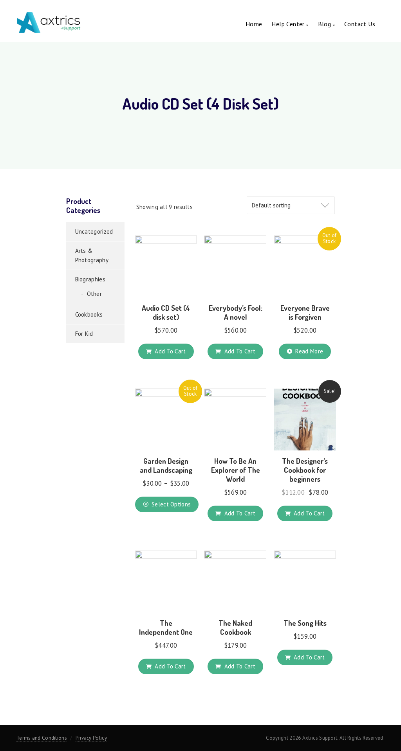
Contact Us (359, 24)
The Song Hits (305, 623)
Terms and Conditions (41, 738)
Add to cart (170, 351)
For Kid (84, 333)
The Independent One (166, 627)
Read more (309, 351)
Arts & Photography (91, 255)
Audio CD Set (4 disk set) (166, 312)
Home (254, 24)
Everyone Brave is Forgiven (305, 312)
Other (94, 293)
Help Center (288, 24)
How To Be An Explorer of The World (235, 470)
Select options (171, 504)
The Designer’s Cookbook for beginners (305, 470)
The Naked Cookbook (235, 627)
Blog (325, 24)
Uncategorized (94, 231)
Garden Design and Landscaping (166, 465)
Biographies (90, 279)
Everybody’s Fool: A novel (235, 312)
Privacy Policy (91, 738)
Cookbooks (89, 314)
